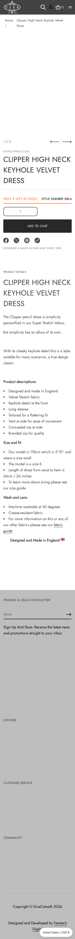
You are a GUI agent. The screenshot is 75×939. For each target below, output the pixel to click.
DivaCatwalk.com (16, 151)
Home (9, 20)
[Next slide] (67, 141)
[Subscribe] (68, 614)
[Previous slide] (54, 141)
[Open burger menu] (70, 7)
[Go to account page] (50, 8)
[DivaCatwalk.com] (12, 7)
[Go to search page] (43, 7)
